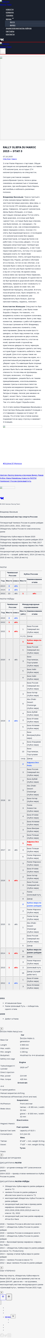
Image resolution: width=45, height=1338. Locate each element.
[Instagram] (9, 1336)
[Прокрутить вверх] (3, 1297)
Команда (10, 12)
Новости (10, 9)
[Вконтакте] (2, 40)
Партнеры (10, 31)
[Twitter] (5, 1336)
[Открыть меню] (3, 51)
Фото (12, 22)
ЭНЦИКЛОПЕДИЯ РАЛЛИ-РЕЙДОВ (19, 28)
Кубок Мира (6, 159)
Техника (9, 15)
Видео (12, 25)
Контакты (10, 34)
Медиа (8, 1317)
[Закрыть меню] (0, 1303)
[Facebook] (2, 1336)
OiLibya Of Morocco (12, 463)
